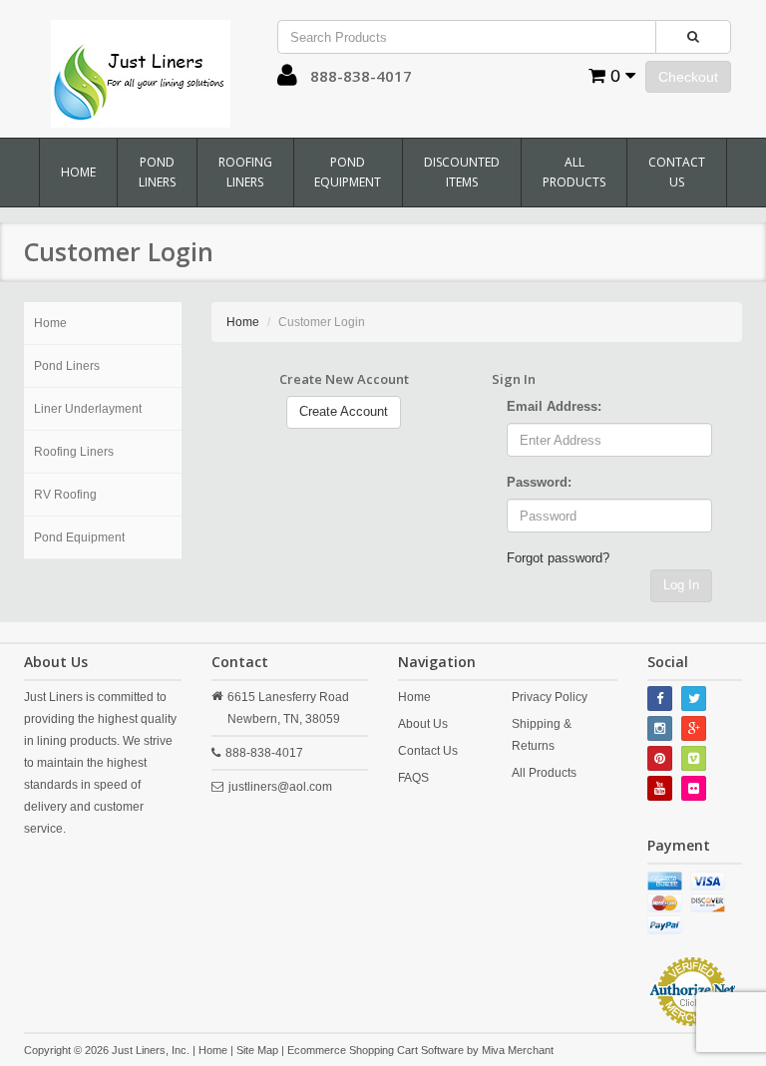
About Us (423, 724)
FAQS (413, 778)
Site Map (257, 1050)
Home (78, 172)
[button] (287, 80)
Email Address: (554, 406)
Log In (681, 584)
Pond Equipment (347, 172)
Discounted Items (462, 172)
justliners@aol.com (280, 787)
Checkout (688, 77)
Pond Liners (157, 172)
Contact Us (676, 172)
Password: (539, 482)
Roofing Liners (245, 172)
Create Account (343, 411)
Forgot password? (558, 557)
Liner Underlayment (88, 409)
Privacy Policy (549, 697)
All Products (574, 172)
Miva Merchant (518, 1050)
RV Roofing (65, 495)
